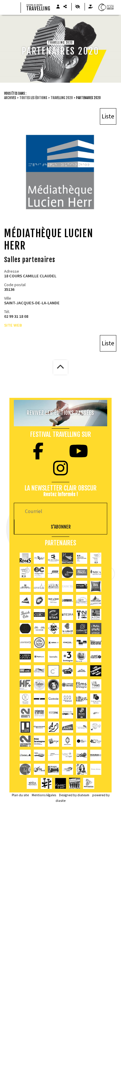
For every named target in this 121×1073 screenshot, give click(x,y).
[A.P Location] (39, 600)
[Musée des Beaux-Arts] (81, 741)
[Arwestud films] (67, 586)
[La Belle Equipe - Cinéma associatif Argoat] (74, 783)
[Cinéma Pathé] (95, 727)
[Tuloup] (95, 600)
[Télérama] (95, 642)
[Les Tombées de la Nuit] (95, 670)
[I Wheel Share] (95, 628)
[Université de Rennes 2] (25, 741)
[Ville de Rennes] (25, 558)
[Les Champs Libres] (67, 741)
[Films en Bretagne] (81, 684)
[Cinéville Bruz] (53, 698)
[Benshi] (53, 656)
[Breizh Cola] (25, 614)
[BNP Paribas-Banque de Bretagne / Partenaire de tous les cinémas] (25, 586)
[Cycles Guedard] (39, 628)
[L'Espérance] (39, 755)
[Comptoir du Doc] (67, 684)
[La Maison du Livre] (67, 698)
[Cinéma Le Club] (81, 755)
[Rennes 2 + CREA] (81, 614)
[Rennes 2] (25, 713)
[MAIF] (25, 600)
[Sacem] (53, 572)
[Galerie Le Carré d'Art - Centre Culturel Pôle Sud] (60, 783)
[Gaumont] (39, 727)
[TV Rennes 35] (81, 656)
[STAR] (53, 614)
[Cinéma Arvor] (67, 727)
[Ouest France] (95, 656)
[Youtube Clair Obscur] (78, 451)
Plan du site (20, 795)
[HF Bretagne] (25, 684)
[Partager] (64, 7)
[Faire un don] (90, 7)
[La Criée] (81, 698)
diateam (83, 795)
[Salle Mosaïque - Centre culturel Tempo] (67, 755)
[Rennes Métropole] (39, 558)
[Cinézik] (67, 642)
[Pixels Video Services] (53, 586)
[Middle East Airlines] (95, 572)
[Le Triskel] (25, 755)
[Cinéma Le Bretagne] (95, 713)
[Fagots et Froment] (81, 600)
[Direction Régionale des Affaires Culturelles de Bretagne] (81, 558)
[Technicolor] (67, 713)
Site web (13, 325)
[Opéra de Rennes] (32, 783)
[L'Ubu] (95, 684)
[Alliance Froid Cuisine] (67, 600)
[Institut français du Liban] (81, 572)
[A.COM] (95, 614)
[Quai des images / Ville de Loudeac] (53, 769)
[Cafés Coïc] (39, 614)
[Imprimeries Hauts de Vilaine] (39, 586)
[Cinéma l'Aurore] (81, 713)
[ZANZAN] (53, 628)
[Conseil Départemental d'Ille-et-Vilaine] (53, 558)
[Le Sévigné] (53, 741)
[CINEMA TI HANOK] (39, 769)
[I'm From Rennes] (53, 684)
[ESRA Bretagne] (67, 614)
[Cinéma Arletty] (95, 769)
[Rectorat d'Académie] (25, 572)
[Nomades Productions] (81, 586)
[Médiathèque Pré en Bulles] (88, 783)
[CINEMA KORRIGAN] (53, 755)
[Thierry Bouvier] (25, 628)
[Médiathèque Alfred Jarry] (81, 769)
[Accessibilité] (77, 7)
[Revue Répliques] (39, 656)
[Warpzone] (53, 713)
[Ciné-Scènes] (25, 670)
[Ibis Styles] (95, 586)
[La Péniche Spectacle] (46, 783)
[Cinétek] (81, 642)
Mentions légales (44, 795)
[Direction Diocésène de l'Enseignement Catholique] (39, 572)
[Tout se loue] (53, 600)
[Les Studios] (39, 698)
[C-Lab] (53, 670)
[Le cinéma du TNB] (53, 727)
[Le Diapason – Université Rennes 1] (81, 727)
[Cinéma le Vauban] (95, 755)
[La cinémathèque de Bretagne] (39, 713)
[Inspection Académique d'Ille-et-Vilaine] (95, 558)
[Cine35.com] (39, 670)
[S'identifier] (57, 7)
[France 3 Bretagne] (67, 656)
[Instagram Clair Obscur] (60, 468)
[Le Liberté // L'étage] (25, 727)
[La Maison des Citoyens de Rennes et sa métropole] (39, 642)
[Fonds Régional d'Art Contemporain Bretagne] (39, 741)
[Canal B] (67, 670)
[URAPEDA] (25, 642)
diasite (60, 801)
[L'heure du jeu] (25, 769)
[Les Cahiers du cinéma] (25, 656)
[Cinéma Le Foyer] (95, 741)
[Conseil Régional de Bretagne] (67, 558)
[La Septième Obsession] (81, 670)
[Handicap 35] (81, 628)
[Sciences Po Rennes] (95, 698)
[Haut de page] (60, 367)
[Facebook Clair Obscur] (38, 451)
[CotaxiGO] (53, 642)
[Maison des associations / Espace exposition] (25, 698)
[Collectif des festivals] (67, 628)
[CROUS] (67, 572)
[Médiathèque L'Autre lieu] (67, 769)
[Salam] (39, 684)
